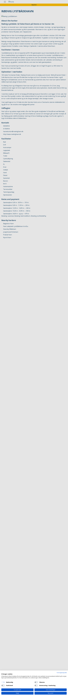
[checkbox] (3, 682)
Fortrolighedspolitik (62, 672)
